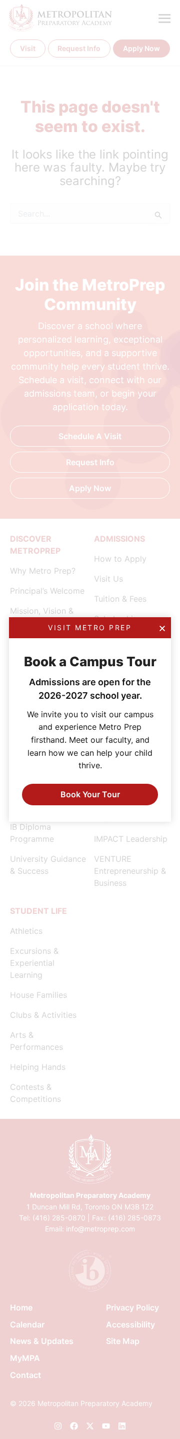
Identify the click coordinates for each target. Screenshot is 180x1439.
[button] (162, 628)
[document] (90, 719)
